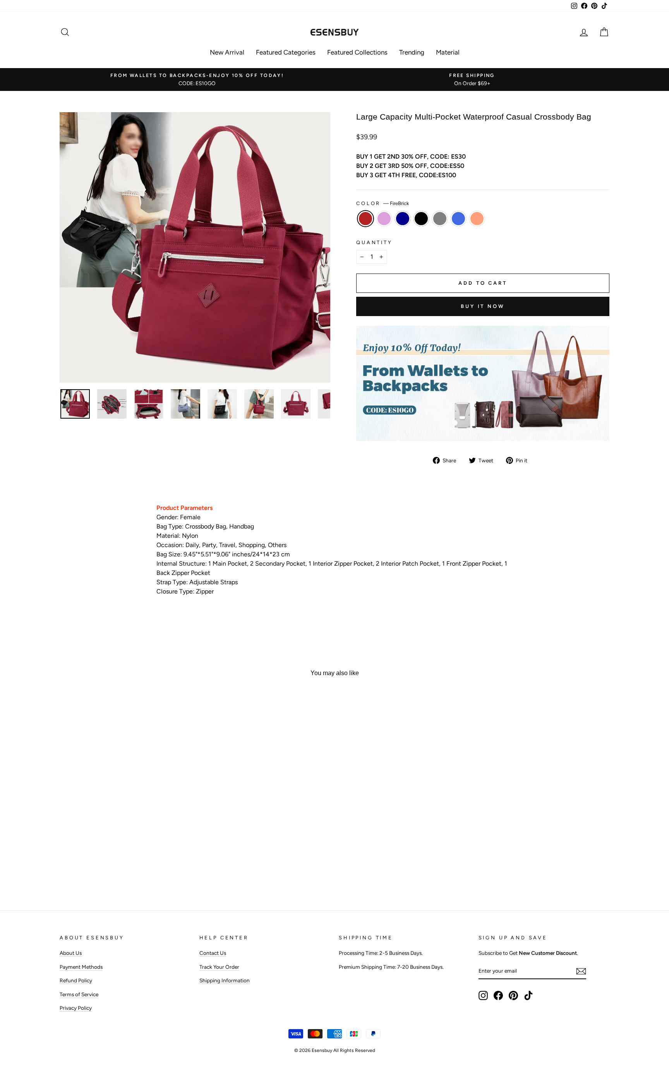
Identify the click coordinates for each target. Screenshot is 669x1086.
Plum (384, 218)
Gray (440, 218)
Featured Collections (357, 52)
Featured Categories (286, 52)
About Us (71, 953)
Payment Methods (81, 967)
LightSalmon (477, 218)
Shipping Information (224, 980)
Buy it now (483, 306)
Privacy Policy (76, 1008)
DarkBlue (402, 218)
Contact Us (212, 953)
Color (382, 203)
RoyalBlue (458, 218)
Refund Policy (76, 980)
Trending (411, 52)
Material (448, 52)
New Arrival (227, 52)
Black (421, 218)
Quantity (374, 242)
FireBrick (365, 218)
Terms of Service (79, 994)
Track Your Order (219, 967)
